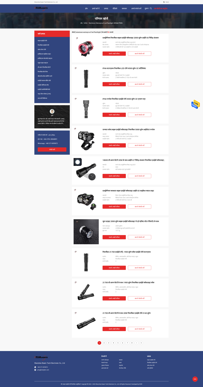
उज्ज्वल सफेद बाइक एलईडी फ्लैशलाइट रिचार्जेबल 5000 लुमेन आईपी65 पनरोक (129, 129)
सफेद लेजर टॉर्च (42, 49)
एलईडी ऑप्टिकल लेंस (43, 85)
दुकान (147, 8)
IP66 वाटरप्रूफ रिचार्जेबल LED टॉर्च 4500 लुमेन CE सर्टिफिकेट (124, 68)
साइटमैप (121, 365)
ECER (140, 384)
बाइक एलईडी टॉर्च (42, 40)
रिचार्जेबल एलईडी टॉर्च (43, 45)
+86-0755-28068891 (50, 139)
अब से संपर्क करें (139, 54)
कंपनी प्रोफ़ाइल (105, 360)
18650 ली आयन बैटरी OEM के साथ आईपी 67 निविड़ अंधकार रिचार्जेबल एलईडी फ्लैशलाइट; (133, 160)
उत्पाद (85, 23)
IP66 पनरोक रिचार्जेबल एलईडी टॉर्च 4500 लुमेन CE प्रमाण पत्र (124, 99)
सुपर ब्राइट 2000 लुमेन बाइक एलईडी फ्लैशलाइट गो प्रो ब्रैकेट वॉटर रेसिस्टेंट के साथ (131, 221)
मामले (120, 362)
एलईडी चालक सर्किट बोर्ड (44, 80)
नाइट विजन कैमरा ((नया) (44, 94)
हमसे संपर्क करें (105, 368)
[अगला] (136, 343)
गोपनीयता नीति (122, 368)
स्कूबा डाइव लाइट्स (43, 63)
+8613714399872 (52, 143)
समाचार (120, 360)
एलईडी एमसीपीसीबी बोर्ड (44, 89)
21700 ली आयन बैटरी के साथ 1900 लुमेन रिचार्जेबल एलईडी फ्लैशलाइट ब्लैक (128, 282)
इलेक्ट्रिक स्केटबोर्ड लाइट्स (45, 58)
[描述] (151, 8)
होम (81, 23)
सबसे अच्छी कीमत (114, 54)
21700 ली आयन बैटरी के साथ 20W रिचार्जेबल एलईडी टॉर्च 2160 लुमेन (127, 313)
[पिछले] (141, 343)
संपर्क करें (52, 150)
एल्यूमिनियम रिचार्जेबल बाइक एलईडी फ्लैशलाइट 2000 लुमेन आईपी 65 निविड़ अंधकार (131, 38)
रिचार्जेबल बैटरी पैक (43, 71)
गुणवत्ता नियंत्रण (105, 365)
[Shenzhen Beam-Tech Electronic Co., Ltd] (41, 8)
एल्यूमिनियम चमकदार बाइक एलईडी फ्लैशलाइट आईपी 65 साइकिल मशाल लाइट (128, 191)
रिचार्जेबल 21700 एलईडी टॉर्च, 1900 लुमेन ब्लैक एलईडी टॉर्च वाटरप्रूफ (127, 252)
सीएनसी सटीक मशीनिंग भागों (45, 76)
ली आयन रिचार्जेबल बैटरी (44, 67)
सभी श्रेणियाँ (150, 368)
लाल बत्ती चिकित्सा (42, 98)
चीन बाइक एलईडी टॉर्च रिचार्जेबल (68, 384)
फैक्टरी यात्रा (105, 362)
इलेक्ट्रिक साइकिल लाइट (44, 54)
